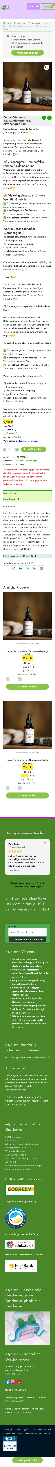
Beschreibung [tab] (9, 493)
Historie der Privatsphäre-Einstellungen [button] (23, 1165)
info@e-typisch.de (20, 1370)
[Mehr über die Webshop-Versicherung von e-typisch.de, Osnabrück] (10, 1443)
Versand (12, 433)
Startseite (7, 23)
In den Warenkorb (33, 449)
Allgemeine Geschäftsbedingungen (22, 1144)
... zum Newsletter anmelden (28, 939)
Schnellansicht (27, 637)
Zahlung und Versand (15, 1154)
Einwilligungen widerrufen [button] (17, 1169)
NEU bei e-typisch (13, 1136)
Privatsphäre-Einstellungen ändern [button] (21, 1158)
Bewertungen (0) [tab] (11, 499)
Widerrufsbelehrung (15, 1151)
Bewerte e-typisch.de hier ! (18, 1412)
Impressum (10, 1140)
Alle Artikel (10, 1162)
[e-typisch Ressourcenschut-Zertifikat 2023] (16, 1217)
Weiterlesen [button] (13, 870)
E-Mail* (12, 926)
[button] (46, 67)
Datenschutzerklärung (15, 1147)
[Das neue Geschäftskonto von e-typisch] (21, 1265)
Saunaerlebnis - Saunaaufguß (27, 23)
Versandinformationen (15, 1089)
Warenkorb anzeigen (27, 52)
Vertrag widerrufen (27, 1460)
